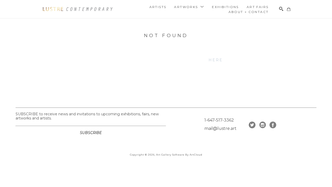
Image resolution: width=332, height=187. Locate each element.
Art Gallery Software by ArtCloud (179, 154)
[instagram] (262, 125)
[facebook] (272, 125)
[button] (189, 6)
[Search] (281, 9)
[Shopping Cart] (288, 9)
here (216, 60)
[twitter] (252, 125)
